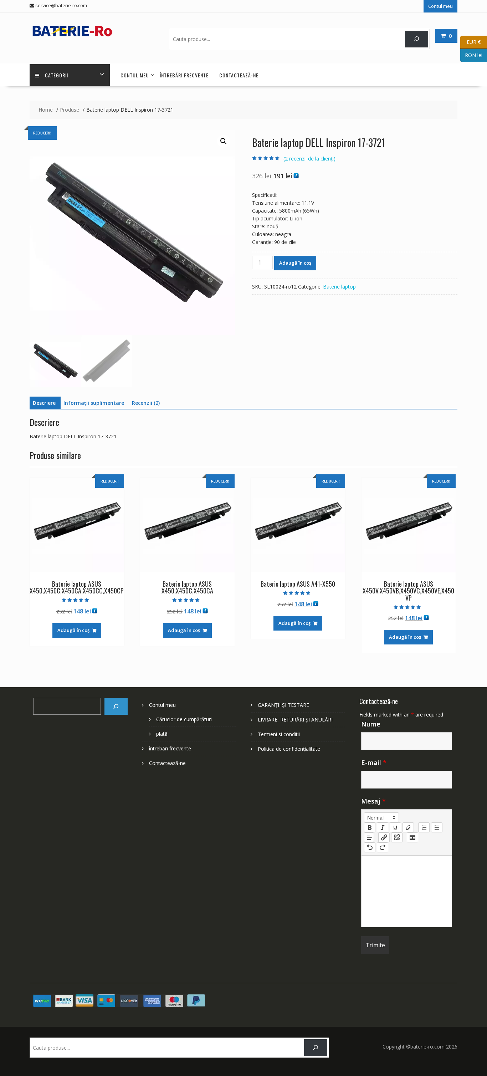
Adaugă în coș (295, 263)
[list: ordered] (424, 827)
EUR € (470, 41)
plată (162, 733)
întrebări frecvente (184, 75)
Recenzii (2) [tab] (146, 402)
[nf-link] (384, 837)
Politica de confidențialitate (289, 748)
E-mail (373, 762)
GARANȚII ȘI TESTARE (283, 705)
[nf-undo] (369, 847)
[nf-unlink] (397, 837)
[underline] (395, 827)
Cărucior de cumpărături (184, 719)
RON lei (471, 54)
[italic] (382, 827)
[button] (223, 141)
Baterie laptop (339, 286)
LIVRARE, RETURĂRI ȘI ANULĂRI (295, 719)
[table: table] (412, 837)
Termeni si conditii (279, 734)
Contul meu (440, 6)
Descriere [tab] (44, 402)
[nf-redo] (382, 847)
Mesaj (373, 801)
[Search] (416, 39)
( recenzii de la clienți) (309, 158)
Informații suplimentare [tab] (93, 402)
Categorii (56, 75)
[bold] (369, 827)
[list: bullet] (436, 827)
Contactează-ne (238, 75)
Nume (370, 724)
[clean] (408, 827)
